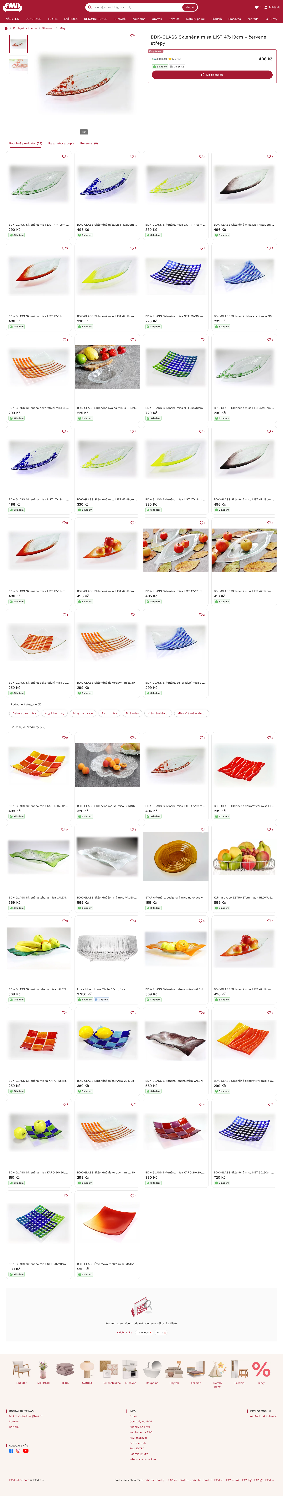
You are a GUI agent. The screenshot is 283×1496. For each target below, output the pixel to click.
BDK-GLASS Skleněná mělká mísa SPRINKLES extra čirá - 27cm (120, 806)
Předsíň (239, 1382)
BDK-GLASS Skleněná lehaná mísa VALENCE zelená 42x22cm (50, 897)
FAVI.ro (173, 1480)
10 (66, 829)
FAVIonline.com (19, 1480)
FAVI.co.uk (233, 1480)
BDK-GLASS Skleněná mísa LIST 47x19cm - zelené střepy (47, 224)
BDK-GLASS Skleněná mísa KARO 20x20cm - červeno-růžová (187, 1172)
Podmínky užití (139, 1453)
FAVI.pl (161, 1480)
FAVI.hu (184, 1480)
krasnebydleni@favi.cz (28, 1416)
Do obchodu (214, 74)
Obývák (174, 1382)
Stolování (48, 28)
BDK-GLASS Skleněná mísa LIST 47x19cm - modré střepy (116, 224)
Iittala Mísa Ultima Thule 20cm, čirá (101, 989)
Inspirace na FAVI (141, 1432)
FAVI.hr (197, 1480)
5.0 (174, 58)
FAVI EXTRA (137, 1448)
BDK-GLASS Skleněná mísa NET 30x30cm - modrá (180, 316)
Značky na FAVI (140, 1426)
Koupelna (152, 1382)
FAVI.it (208, 1480)
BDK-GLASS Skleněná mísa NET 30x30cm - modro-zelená (185, 408)
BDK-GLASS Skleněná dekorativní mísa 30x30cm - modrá (184, 682)
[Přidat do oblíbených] (202, 340)
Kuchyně (130, 1382)
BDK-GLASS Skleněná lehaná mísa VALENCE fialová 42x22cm (187, 1080)
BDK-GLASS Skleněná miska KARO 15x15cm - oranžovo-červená (52, 1080)
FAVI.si (269, 1480)
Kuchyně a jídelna (25, 28)
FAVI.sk (150, 1480)
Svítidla (87, 1382)
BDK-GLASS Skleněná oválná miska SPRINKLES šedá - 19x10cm (120, 408)
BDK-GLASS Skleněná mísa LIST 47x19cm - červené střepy (185, 806)
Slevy (261, 1382)
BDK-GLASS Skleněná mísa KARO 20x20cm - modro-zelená (49, 1172)
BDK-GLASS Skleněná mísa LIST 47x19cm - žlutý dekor (115, 316)
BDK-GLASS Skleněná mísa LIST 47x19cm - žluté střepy (183, 224)
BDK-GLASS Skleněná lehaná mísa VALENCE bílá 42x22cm (117, 897)
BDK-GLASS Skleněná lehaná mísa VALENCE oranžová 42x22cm (189, 989)
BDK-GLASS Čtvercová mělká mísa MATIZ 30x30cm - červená (119, 1264)
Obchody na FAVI (141, 1421)
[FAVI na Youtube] (25, 1451)
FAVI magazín (138, 1437)
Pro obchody (138, 1443)
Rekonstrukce (110, 1382)
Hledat (189, 7)
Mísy (62, 28)
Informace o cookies (143, 1459)
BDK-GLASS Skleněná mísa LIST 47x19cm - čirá (246, 591)
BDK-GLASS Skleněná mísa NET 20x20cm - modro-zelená (48, 1264)
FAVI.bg (247, 1480)
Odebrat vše (124, 1332)
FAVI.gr (259, 1480)
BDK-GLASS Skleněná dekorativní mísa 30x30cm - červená (48, 682)
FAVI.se (219, 1480)
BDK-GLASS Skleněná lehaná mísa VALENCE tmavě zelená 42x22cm (55, 989)
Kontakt (14, 1421)
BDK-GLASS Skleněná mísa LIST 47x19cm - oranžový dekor (117, 591)
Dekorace (43, 1382)
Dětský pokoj (217, 1384)
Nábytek (21, 1382)
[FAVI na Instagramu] (18, 1451)
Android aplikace (266, 1416)
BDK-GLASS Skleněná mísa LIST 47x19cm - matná (179, 591)
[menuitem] (12, 19)
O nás (133, 1416)
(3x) (179, 59)
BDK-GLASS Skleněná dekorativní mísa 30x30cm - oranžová (49, 408)
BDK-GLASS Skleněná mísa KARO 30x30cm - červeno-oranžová (52, 806)
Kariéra (14, 1426)
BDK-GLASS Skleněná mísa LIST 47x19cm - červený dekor (48, 316)
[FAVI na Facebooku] (11, 1451)
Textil (65, 1382)
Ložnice (196, 1382)
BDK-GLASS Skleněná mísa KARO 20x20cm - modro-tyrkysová (120, 1080)
